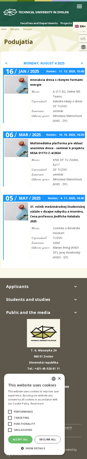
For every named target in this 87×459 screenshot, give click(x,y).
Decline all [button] (47, 439)
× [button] (59, 378)
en (82, 26)
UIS (83, 38)
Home (3, 29)
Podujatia (14, 29)
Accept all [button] (20, 439)
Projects (66, 23)
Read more (37, 403)
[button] (10, 412)
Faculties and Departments (39, 23)
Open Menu (79, 6)
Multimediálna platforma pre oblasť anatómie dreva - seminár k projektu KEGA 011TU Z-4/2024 (57, 148)
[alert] (34, 414)
